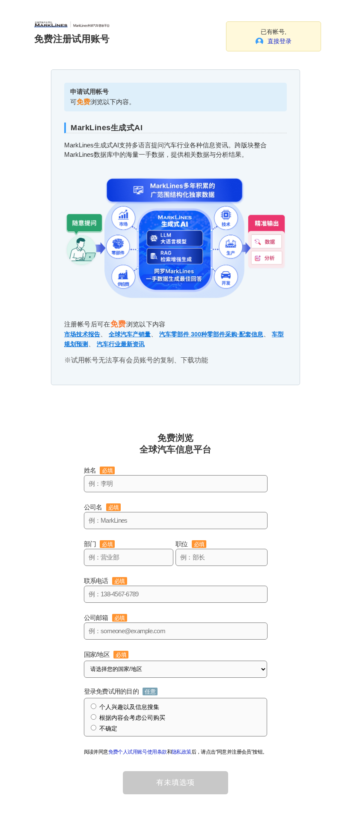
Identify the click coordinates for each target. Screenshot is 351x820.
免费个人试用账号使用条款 (137, 752)
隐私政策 (181, 752)
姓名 (98, 470)
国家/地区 (105, 654)
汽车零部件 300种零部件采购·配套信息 (211, 334)
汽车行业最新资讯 (121, 344)
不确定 (108, 728)
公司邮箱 (104, 617)
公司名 (101, 507)
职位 (190, 544)
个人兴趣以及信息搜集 (129, 706)
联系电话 (104, 580)
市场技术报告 (82, 334)
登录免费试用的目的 (119, 691)
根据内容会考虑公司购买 (132, 717)
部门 (98, 544)
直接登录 (280, 41)
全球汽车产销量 (130, 334)
